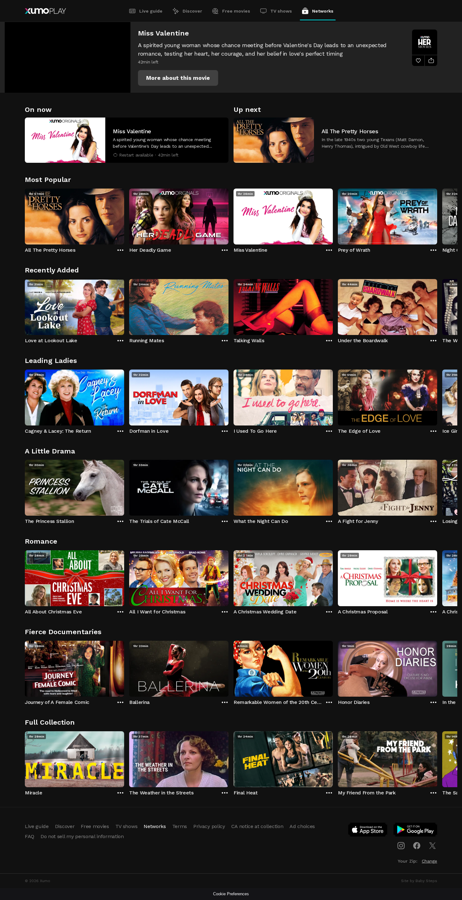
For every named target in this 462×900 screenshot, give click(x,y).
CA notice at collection (257, 826)
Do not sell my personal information (82, 836)
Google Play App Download (415, 831)
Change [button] (429, 861)
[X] (432, 845)
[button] (178, 78)
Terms (179, 826)
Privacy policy (209, 826)
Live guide (150, 11)
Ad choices (302, 826)
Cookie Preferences (231, 894)
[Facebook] (416, 845)
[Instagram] (401, 845)
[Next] (437, 214)
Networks (322, 11)
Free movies (236, 11)
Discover (192, 11)
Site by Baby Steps (419, 881)
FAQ (29, 836)
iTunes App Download (368, 831)
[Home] (45, 11)
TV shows (281, 11)
